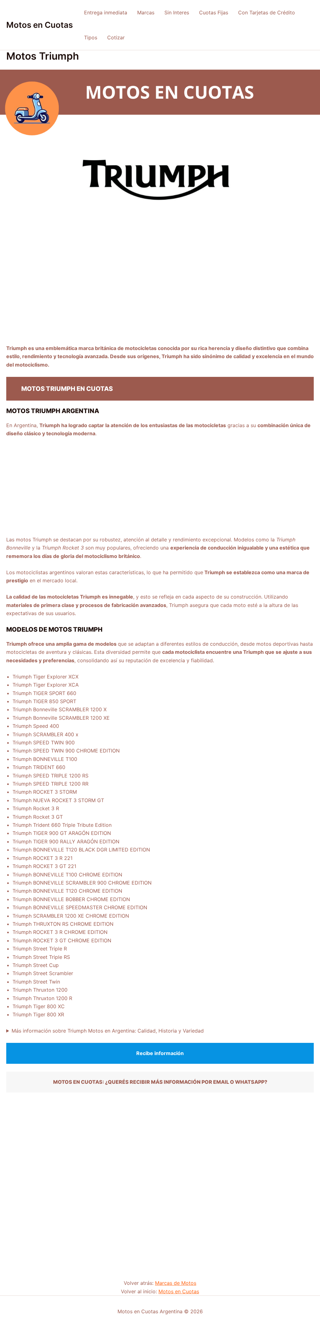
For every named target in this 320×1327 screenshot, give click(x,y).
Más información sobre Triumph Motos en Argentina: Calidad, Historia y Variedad (108, 1031)
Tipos (90, 37)
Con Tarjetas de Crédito (266, 12)
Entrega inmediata (105, 12)
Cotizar (116, 37)
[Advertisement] (160, 298)
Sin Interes (176, 12)
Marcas (145, 12)
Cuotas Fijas (213, 12)
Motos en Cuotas (39, 25)
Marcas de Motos (175, 1283)
